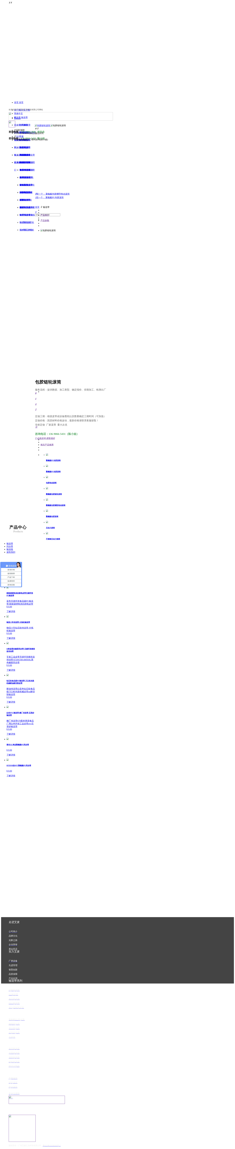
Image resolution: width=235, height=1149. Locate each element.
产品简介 (45, 215)
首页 (37, 207)
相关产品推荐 (47, 445)
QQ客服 (20, 136)
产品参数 (45, 220)
